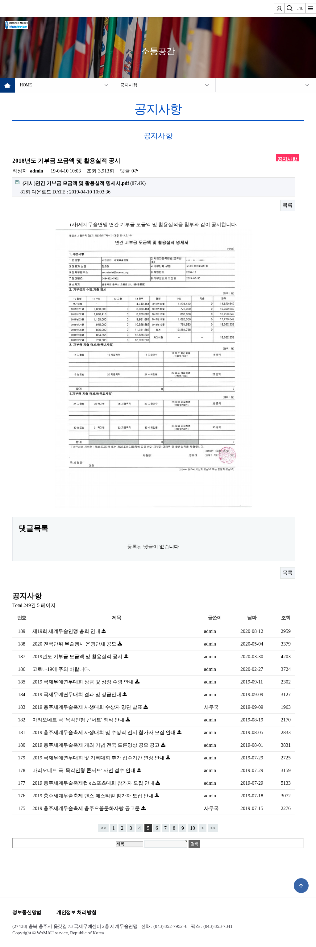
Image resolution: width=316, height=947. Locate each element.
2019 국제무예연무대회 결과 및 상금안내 (77, 694)
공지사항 (128, 85)
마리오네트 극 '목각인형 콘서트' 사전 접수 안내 (84, 770)
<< (103, 828)
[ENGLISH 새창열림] (300, 9)
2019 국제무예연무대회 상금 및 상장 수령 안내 (83, 681)
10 (192, 828)
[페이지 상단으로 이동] (301, 885)
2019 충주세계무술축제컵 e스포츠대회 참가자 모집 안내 (94, 783)
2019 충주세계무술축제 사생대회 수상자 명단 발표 (87, 707)
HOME (26, 85)
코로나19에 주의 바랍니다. (61, 669)
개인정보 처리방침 (76, 912)
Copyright (21, 932)
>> (213, 828)
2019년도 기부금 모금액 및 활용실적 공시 (78, 656)
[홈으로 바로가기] (23, 24)
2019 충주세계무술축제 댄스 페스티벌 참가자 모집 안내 (93, 795)
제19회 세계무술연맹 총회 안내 (67, 631)
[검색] (290, 9)
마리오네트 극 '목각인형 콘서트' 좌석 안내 (79, 719)
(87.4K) (84, 183)
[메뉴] (311, 9)
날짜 (251, 617)
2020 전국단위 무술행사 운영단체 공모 (75, 643)
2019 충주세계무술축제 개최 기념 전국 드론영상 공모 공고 (96, 745)
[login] (279, 9)
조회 (285, 617)
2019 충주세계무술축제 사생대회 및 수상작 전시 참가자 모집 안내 (104, 732)
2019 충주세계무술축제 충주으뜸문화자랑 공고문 (86, 808)
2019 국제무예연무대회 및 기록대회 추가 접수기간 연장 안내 (99, 757)
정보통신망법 (26, 912)
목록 (288, 205)
